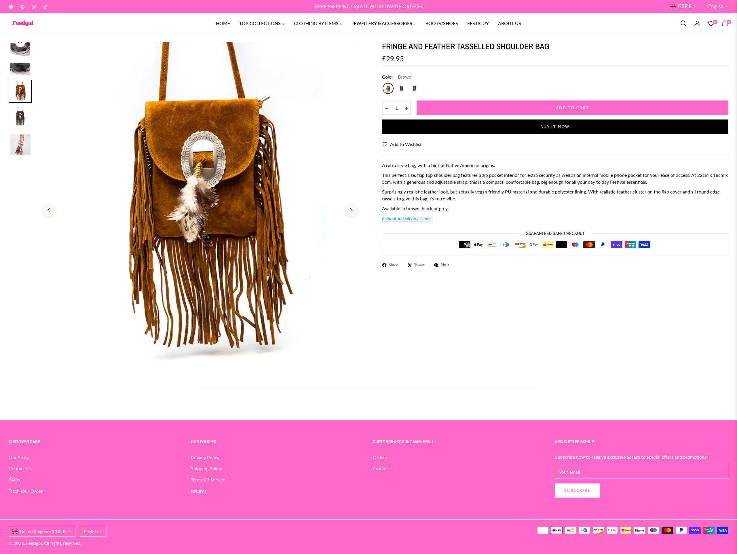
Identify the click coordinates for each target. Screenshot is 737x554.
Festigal (34, 543)
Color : (396, 76)
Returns (198, 491)
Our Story (19, 457)
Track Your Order (26, 491)
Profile (379, 468)
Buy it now (555, 126)
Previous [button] (48, 210)
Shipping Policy (206, 468)
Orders (380, 457)
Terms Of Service (208, 479)
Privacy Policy (205, 457)
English (715, 6)
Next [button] (351, 210)
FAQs (14, 479)
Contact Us (20, 468)
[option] (200, 206)
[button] (683, 23)
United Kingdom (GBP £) (43, 531)
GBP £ (685, 6)
